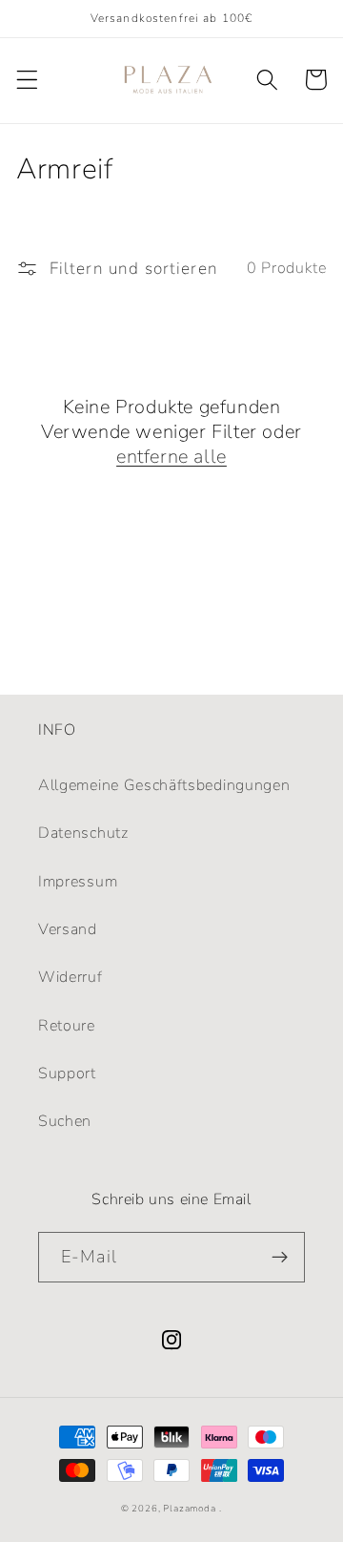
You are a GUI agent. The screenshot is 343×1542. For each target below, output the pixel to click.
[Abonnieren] (279, 1257)
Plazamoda (189, 1508)
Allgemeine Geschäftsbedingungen (164, 785)
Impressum (77, 881)
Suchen (64, 1121)
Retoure (66, 1025)
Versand (67, 929)
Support (67, 1073)
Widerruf (70, 977)
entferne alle (171, 457)
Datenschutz (83, 833)
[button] (27, 79)
